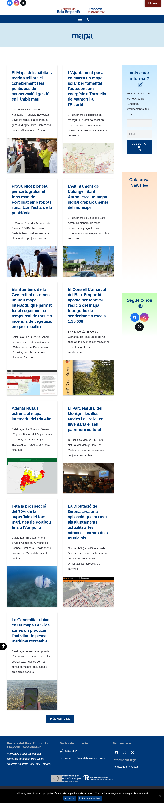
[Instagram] (16, 3)
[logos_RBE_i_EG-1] (68, 10)
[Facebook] (10, 3)
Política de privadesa (125, 766)
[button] (79, 19)
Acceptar (69, 798)
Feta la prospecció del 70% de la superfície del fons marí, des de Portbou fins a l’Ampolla (31, 517)
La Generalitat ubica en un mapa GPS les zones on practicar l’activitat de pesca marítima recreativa (31, 630)
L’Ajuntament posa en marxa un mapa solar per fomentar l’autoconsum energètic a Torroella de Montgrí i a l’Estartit (87, 88)
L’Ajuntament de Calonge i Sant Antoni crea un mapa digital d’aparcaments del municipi (88, 197)
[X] (23, 3)
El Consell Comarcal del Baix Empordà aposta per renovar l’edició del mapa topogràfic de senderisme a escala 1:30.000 (87, 305)
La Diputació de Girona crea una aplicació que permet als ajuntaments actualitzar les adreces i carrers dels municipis (88, 522)
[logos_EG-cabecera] (95, 10)
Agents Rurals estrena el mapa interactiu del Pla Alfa (31, 413)
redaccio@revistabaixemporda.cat (85, 758)
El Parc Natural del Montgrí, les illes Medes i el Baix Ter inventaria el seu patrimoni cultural (85, 419)
